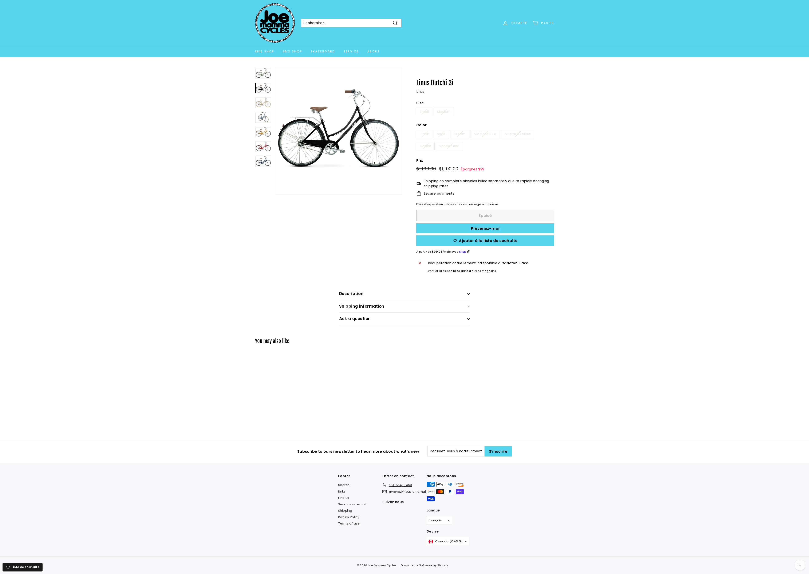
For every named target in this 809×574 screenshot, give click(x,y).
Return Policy (348, 517)
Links (342, 491)
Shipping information (361, 306)
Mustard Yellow (518, 134)
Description (351, 293)
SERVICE (351, 51)
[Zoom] (338, 131)
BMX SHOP (292, 51)
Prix (419, 160)
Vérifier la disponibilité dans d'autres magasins (462, 271)
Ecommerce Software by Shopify (424, 565)
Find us (343, 497)
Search (344, 485)
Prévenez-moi (485, 228)
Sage (441, 134)
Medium (443, 111)
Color (421, 125)
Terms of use (349, 523)
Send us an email (352, 504)
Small (424, 111)
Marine (425, 146)
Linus (420, 91)
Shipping (345, 510)
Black (424, 134)
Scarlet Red (449, 146)
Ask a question (355, 319)
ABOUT (373, 51)
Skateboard (323, 51)
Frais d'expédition (429, 204)
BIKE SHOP (264, 51)
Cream (460, 134)
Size (420, 102)
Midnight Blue (485, 134)
